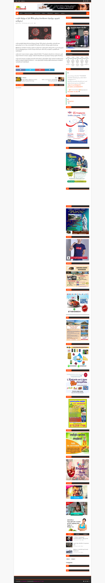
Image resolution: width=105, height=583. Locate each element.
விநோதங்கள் (50, 13)
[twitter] (85, 1)
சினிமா (43, 13)
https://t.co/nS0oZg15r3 (74, 85)
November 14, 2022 (72, 91)
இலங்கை (68, 559)
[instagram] (88, 1)
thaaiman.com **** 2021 (39, 581)
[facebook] (83, 1)
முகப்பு (21, 13)
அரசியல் (62, 13)
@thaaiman (70, 101)
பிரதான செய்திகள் (28, 13)
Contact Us (23, 1)
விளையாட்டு (37, 13)
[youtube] (87, 1)
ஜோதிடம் (57, 13)
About (19, 1)
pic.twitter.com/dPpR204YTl (74, 86)
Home (16, 1)
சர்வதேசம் (73, 559)
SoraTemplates (23, 581)
